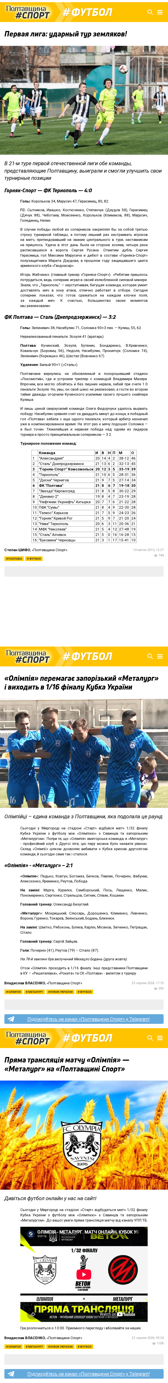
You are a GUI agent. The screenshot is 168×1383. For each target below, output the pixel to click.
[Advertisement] (84, 611)
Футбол (91, 12)
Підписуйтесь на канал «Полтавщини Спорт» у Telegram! (88, 1019)
